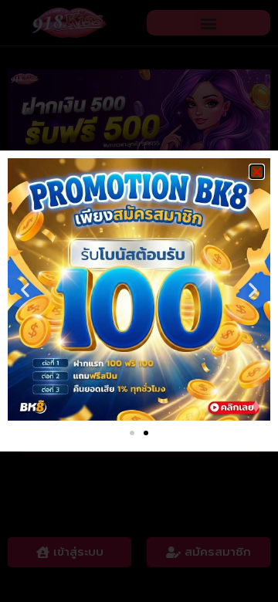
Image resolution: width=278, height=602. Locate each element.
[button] (257, 172)
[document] (139, 301)
